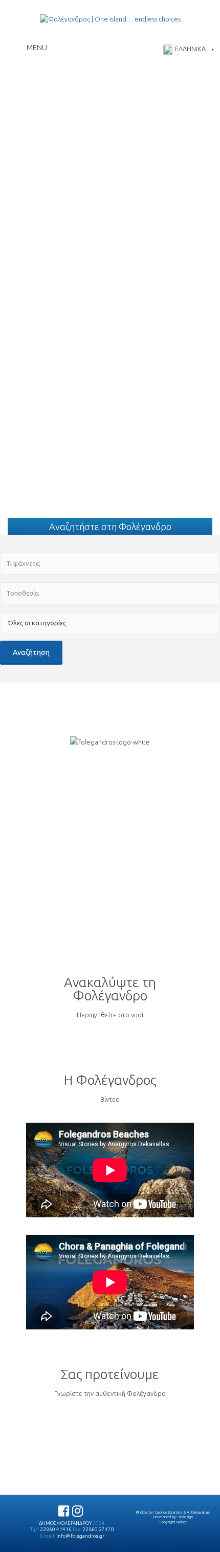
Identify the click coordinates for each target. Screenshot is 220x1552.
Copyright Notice (173, 1522)
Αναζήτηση (31, 652)
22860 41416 (56, 1529)
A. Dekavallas (198, 1512)
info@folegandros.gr (80, 1536)
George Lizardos (168, 1512)
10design (185, 1517)
